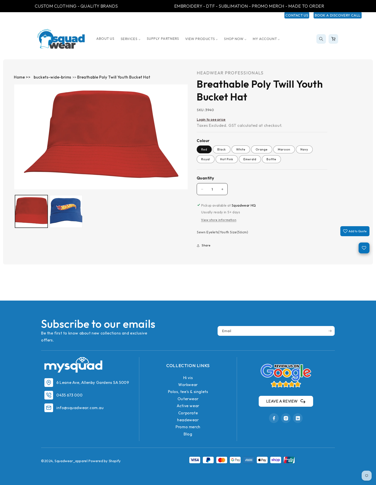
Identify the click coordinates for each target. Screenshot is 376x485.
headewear (188, 419)
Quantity (205, 178)
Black (221, 150)
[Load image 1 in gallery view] (31, 211)
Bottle (271, 159)
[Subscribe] (330, 331)
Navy (304, 150)
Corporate (188, 412)
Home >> (22, 77)
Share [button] (206, 245)
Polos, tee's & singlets (188, 391)
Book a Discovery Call (338, 15)
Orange (262, 150)
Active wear (188, 405)
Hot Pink (226, 159)
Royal (205, 159)
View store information (218, 220)
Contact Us (296, 15)
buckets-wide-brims (53, 77)
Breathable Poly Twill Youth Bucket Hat (113, 77)
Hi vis (188, 377)
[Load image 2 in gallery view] (66, 211)
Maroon (284, 150)
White (240, 150)
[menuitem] (105, 38)
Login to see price (211, 119)
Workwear (188, 384)
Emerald (249, 159)
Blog (188, 433)
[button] (321, 39)
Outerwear (188, 398)
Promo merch (188, 426)
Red (204, 150)
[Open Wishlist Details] (364, 247)
